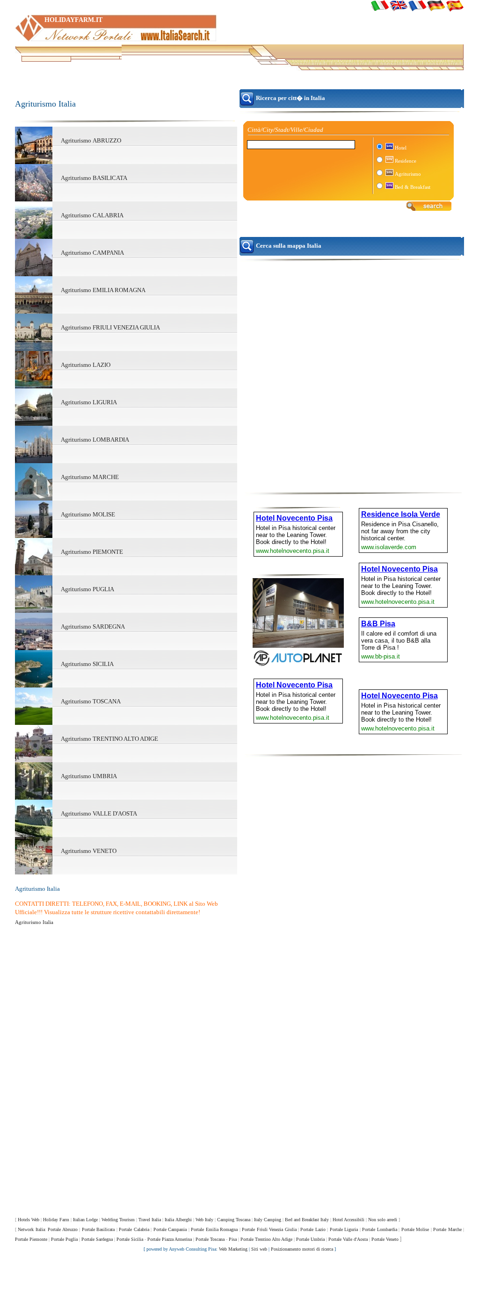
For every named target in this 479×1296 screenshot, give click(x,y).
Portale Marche (447, 1229)
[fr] (417, 5)
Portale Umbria (310, 1239)
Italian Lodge (85, 1219)
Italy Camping (267, 1219)
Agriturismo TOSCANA (91, 701)
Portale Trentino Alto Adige (266, 1239)
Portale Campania (170, 1229)
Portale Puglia (64, 1239)
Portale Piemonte (31, 1239)
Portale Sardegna (97, 1239)
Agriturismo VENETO (88, 850)
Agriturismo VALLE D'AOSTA (99, 813)
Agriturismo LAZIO (85, 364)
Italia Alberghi (178, 1219)
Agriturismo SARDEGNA (93, 626)
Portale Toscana (210, 1239)
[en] (398, 5)
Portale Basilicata (98, 1229)
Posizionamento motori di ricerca (302, 1249)
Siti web (259, 1249)
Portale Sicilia (129, 1239)
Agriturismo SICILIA (87, 663)
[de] (436, 5)
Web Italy (204, 1219)
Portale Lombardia (379, 1229)
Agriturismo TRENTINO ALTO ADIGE (109, 738)
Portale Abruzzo (62, 1229)
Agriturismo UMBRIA (89, 776)
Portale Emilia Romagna (214, 1229)
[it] (379, 5)
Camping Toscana (233, 1219)
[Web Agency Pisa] (239, 1277)
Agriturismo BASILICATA (94, 177)
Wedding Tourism (118, 1219)
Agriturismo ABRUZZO (91, 140)
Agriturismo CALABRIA (92, 215)
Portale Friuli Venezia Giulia (269, 1229)
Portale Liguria (344, 1229)
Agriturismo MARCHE (90, 476)
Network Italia (31, 1229)
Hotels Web (28, 1219)
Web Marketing (233, 1249)
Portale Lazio (312, 1229)
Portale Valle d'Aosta (348, 1239)
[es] (454, 5)
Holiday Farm (56, 1219)
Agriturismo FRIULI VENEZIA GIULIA (110, 327)
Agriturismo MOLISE (88, 514)
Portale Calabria (134, 1229)
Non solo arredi (382, 1219)
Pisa (233, 1239)
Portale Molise (415, 1229)
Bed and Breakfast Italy (307, 1219)
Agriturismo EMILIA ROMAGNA (103, 290)
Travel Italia (149, 1219)
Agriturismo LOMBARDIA (95, 439)
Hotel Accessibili (348, 1219)
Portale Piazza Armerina (169, 1239)
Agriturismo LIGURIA (89, 402)
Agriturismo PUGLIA (87, 589)
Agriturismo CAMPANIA (92, 252)
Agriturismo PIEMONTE (92, 551)
